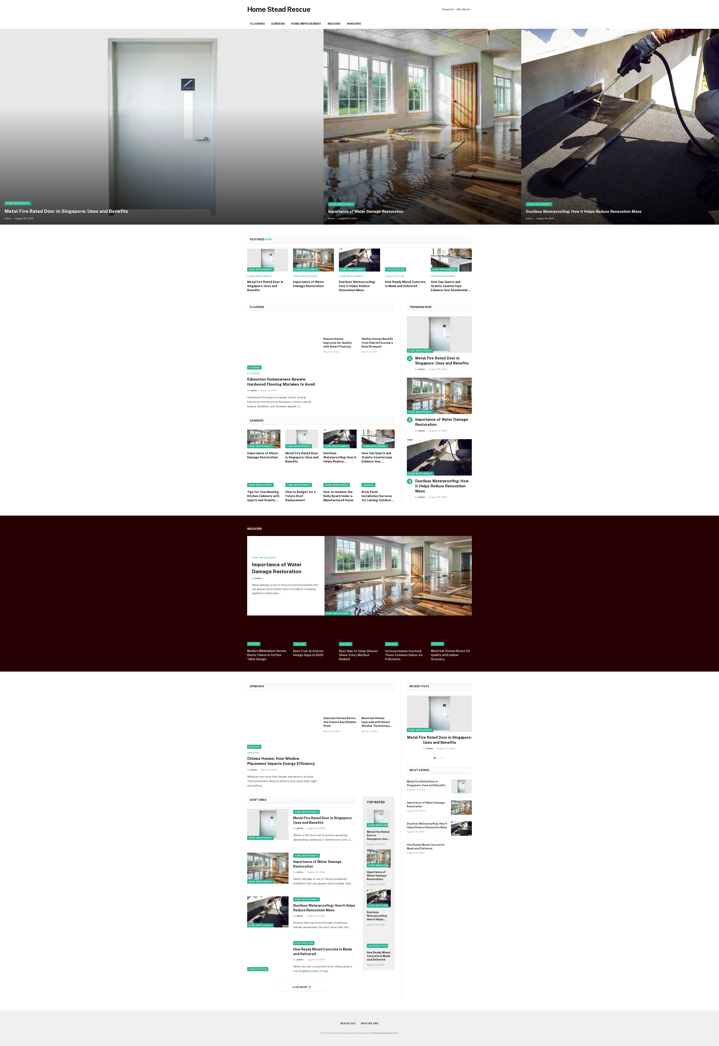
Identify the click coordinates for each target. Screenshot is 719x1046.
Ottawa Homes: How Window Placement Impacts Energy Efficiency (281, 761)
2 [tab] (437, 758)
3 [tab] (441, 758)
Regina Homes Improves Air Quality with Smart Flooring (337, 342)
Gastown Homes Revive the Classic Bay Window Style (339, 721)
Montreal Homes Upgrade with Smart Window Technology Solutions (376, 722)
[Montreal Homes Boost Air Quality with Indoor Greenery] (451, 634)
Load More (300, 987)
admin (7, 218)
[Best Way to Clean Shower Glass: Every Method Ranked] (359, 634)
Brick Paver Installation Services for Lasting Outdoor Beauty (377, 496)
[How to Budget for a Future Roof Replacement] (302, 477)
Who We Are (464, 9)
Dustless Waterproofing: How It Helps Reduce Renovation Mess (583, 211)
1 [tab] (434, 758)
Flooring (257, 23)
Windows (354, 23)
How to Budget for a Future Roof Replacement (300, 496)
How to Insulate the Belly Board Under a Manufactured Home (338, 496)
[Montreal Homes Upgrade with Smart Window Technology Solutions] (378, 705)
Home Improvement (306, 23)
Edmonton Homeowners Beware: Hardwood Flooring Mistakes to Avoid (281, 382)
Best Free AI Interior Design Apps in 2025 (308, 653)
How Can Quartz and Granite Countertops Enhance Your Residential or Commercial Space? (451, 286)
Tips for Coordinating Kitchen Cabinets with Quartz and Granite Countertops (263, 496)
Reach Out (448, 9)
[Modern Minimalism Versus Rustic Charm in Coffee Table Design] (267, 634)
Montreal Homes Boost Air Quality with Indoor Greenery (450, 655)
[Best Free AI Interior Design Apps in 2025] (313, 634)
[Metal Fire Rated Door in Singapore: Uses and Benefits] (162, 127)
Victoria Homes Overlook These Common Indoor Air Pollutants (404, 655)
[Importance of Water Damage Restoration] (422, 127)
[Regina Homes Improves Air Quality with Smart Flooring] (340, 325)
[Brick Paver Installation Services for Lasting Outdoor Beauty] (378, 477)
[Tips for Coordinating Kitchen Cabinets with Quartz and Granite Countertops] (263, 477)
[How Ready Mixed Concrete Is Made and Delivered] (405, 260)
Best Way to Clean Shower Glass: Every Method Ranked (358, 655)
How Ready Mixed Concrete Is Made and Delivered (405, 284)
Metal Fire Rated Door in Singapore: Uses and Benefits (66, 211)
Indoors (334, 23)
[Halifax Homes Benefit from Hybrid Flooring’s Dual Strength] (378, 325)
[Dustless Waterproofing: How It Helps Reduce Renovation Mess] (620, 127)
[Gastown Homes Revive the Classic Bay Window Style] (340, 705)
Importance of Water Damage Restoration (366, 211)
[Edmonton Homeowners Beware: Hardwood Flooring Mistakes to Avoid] (282, 343)
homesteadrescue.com (385, 1033)
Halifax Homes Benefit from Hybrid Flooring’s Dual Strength (377, 342)
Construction (395, 269)
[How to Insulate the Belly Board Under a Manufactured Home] (340, 477)
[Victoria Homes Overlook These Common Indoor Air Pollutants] (405, 634)
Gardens (278, 23)
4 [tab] (444, 758)
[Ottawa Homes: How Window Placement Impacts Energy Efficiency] (282, 722)
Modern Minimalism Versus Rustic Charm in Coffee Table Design (266, 655)
